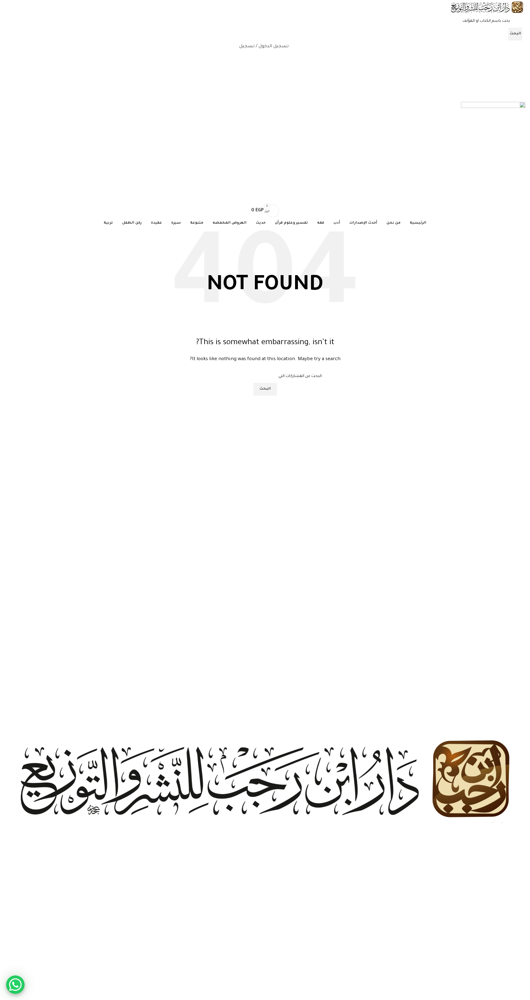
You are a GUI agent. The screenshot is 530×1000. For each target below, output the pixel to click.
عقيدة (520, 899)
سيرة (520, 878)
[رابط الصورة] (265, 780)
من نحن (518, 933)
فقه (522, 888)
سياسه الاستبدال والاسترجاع (499, 975)
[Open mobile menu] (265, 96)
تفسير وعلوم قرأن (509, 857)
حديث (520, 867)
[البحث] (265, 198)
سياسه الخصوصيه (508, 965)
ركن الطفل (516, 909)
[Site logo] (487, 8)
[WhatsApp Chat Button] (15, 984)
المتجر (520, 944)
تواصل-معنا (515, 954)
